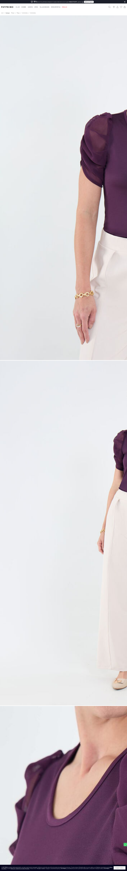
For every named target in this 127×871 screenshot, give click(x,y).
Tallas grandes (44, 7)
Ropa (18, 13)
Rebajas (64, 7)
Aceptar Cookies (119, 868)
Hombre (23, 7)
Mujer (18, 7)
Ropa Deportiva (55, 7)
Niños (36, 7)
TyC (83, 2)
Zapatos (30, 7)
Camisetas (25, 13)
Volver (8, 13)
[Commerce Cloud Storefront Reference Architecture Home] (7, 7)
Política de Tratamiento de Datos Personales (20, 868)
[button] (114, 7)
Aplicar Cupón (89, 2)
